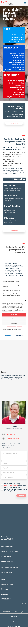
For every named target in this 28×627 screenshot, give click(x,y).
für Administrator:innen (16, 42)
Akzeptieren (14, 314)
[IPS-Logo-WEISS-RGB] (7, 538)
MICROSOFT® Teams (18, 60)
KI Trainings (20, 90)
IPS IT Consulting (7, 573)
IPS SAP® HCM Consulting (9, 568)
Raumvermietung (7, 584)
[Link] (14, 111)
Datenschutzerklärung (11, 326)
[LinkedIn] (22, 603)
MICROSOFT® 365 (18, 58)
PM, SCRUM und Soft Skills (15, 97)
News (3, 579)
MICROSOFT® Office (18, 55)
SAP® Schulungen (7, 546)
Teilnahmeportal (7, 561)
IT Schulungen (6, 556)
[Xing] (25, 603)
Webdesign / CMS (18, 95)
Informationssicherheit (17, 88)
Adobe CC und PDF (18, 92)
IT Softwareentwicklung (16, 83)
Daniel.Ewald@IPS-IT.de (13, 438)
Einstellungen (14, 323)
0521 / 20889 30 (11, 434)
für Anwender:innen (18, 37)
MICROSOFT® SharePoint (16, 62)
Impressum (19, 326)
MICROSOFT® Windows (17, 53)
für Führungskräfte (18, 35)
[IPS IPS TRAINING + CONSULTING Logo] (7, 3)
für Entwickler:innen (17, 40)
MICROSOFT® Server (18, 67)
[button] (25, 300)
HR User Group (6, 599)
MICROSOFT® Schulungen (9, 551)
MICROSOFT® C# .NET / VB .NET (14, 69)
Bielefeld (4, 594)
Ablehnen (14, 319)
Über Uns (4, 589)
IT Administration (18, 85)
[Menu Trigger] (25, 3)
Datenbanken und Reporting (15, 81)
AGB (14, 621)
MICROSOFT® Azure (18, 65)
